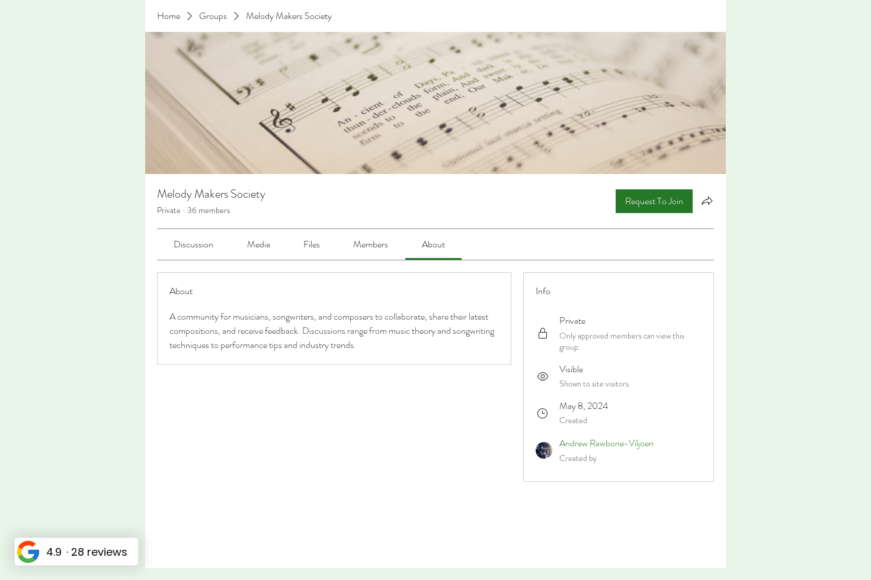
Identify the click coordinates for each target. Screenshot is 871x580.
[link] (193, 244)
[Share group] (707, 201)
